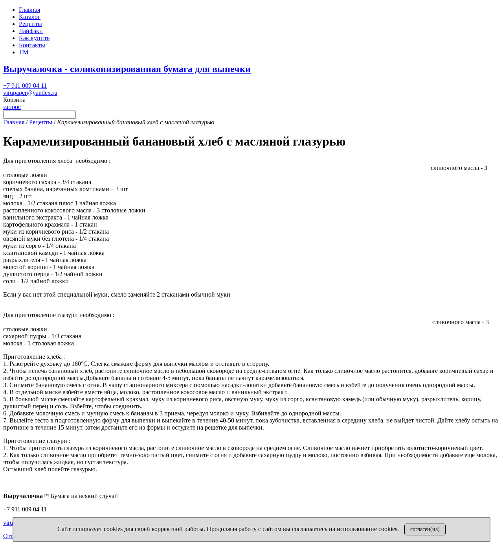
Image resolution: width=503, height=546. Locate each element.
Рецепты (30, 23)
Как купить (34, 38)
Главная (29, 9)
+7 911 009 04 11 (25, 85)
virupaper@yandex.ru (30, 92)
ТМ (23, 52)
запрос (12, 106)
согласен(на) (425, 529)
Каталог (29, 16)
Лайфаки (31, 31)
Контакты (32, 45)
